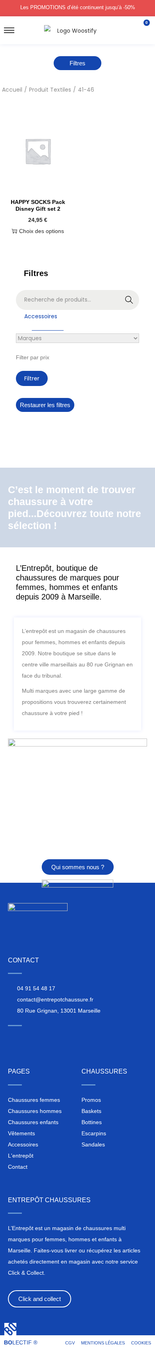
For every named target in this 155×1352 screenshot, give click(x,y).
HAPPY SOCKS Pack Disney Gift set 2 (38, 205)
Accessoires (40, 316)
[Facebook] (27, 1039)
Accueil (12, 90)
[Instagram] (12, 1039)
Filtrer (31, 378)
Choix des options (41, 231)
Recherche (129, 301)
